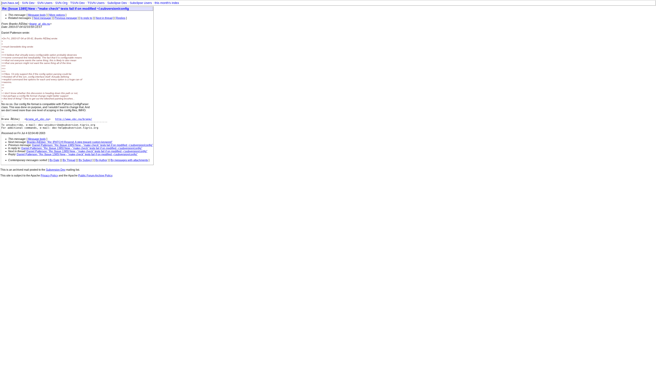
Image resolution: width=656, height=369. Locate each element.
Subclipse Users (141, 3)
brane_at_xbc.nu (40, 23)
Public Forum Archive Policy (95, 175)
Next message (42, 18)
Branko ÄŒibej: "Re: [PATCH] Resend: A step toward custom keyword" (70, 142)
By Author (101, 160)
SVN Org (61, 3)
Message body (37, 14)
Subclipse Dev (117, 3)
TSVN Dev (77, 3)
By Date (54, 160)
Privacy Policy (49, 175)
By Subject (85, 160)
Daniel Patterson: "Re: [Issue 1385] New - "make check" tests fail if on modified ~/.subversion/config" (92, 145)
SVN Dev (28, 3)
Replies (120, 18)
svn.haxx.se (10, 3)
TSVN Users (96, 3)
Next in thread (104, 18)
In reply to (86, 18)
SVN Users (44, 3)
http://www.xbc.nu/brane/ (73, 119)
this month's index (167, 3)
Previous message (65, 18)
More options (57, 14)
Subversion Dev (55, 169)
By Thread (69, 160)
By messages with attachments (129, 160)
